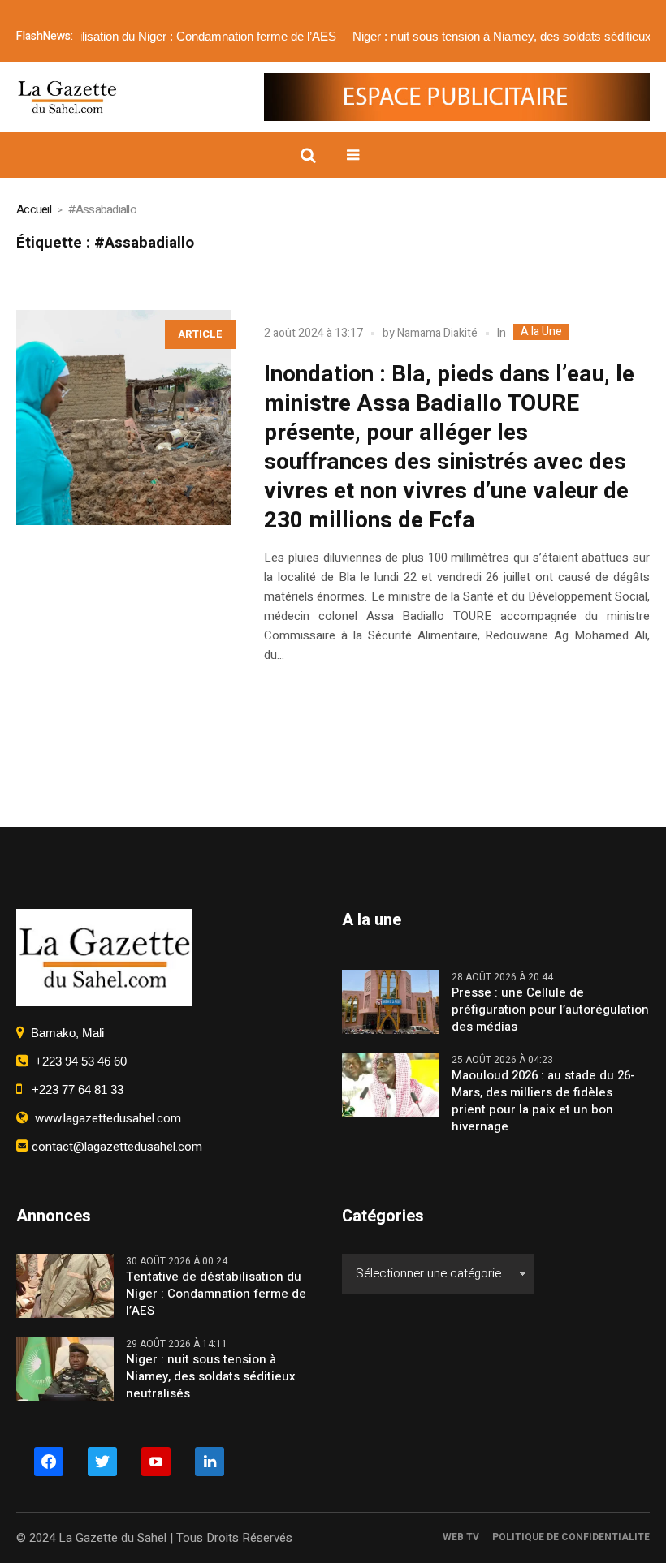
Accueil (33, 209)
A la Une (541, 332)
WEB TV (461, 1537)
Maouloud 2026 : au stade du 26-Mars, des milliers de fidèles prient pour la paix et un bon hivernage (543, 1101)
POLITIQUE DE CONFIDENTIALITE (571, 1537)
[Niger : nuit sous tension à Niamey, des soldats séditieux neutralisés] (65, 1367)
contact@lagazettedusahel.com (115, 1147)
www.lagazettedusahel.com (104, 1118)
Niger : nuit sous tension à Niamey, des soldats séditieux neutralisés (211, 1376)
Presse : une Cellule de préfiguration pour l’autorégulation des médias (550, 1010)
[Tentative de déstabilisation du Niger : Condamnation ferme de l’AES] (65, 1285)
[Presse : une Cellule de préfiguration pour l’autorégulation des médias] (390, 1001)
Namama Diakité (437, 333)
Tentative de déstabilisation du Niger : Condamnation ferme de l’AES (216, 1294)
